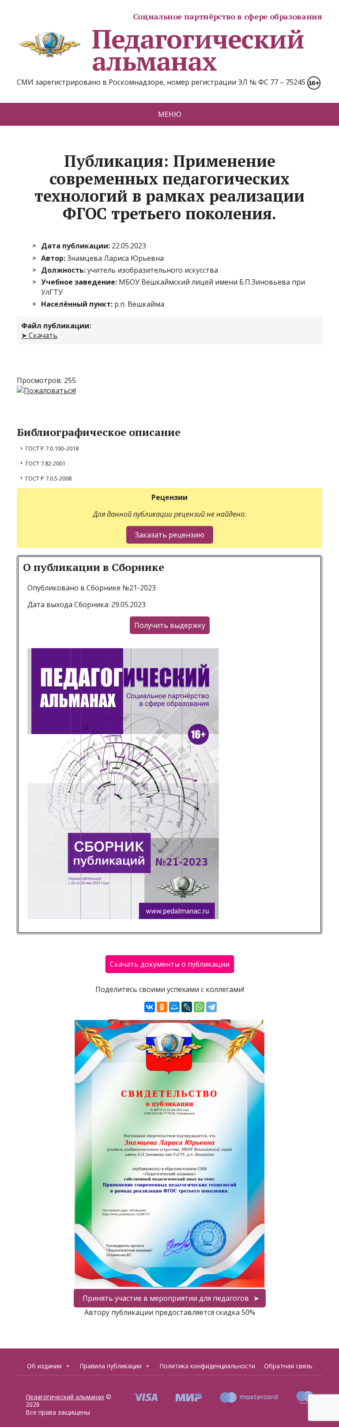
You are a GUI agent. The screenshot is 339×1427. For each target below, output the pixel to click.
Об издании (44, 1366)
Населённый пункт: (77, 304)
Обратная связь (288, 1366)
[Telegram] (211, 1007)
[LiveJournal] (186, 1007)
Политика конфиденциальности (207, 1366)
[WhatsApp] (199, 1007)
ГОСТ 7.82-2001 (45, 463)
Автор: (54, 258)
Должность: (64, 270)
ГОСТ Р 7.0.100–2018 (52, 448)
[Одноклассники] (162, 1007)
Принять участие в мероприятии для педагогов (166, 1298)
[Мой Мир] (174, 1007)
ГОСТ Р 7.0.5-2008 (49, 478)
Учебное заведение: (80, 282)
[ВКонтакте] (149, 1007)
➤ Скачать (39, 335)
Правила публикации (110, 1366)
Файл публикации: (56, 325)
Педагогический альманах (198, 50)
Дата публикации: (76, 246)
